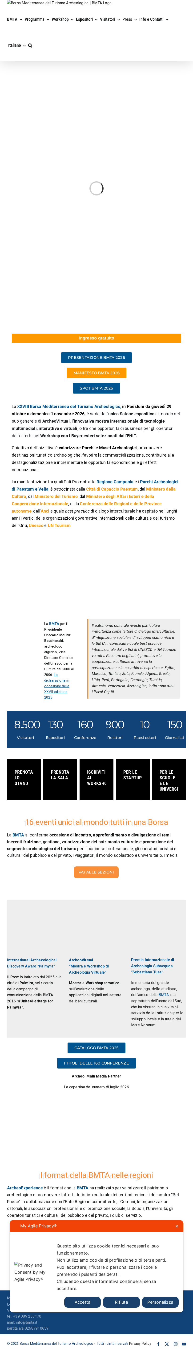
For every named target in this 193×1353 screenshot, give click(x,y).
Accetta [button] (83, 1302)
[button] (30, 45)
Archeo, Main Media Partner (96, 1076)
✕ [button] (177, 1226)
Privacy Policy (140, 1343)
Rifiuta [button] (121, 1302)
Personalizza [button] (160, 1302)
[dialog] (96, 1266)
